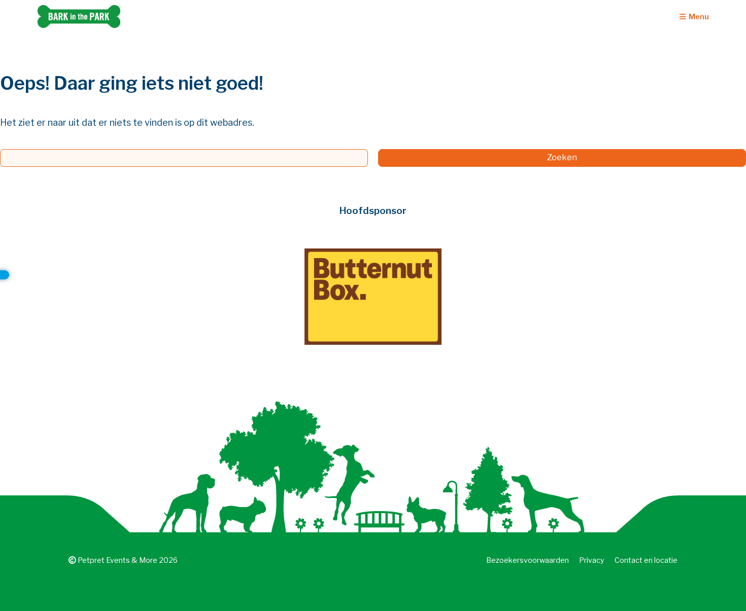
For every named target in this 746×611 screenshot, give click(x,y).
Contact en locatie (646, 560)
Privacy (591, 560)
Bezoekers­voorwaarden (527, 560)
